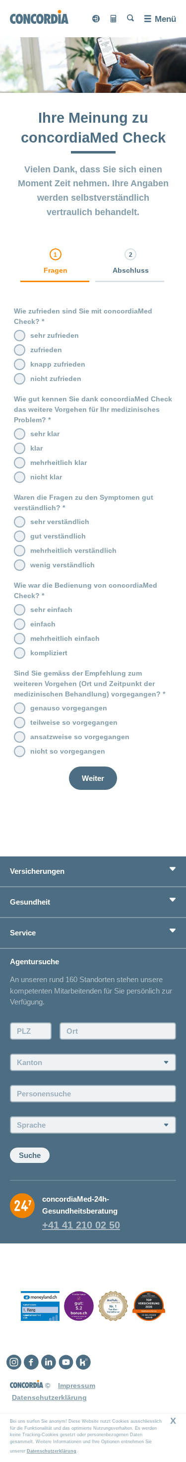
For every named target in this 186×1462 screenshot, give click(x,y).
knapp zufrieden (57, 364)
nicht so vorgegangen (67, 751)
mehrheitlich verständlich (73, 550)
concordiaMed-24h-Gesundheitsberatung (80, 1205)
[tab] (55, 265)
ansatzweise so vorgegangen (79, 737)
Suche (30, 1155)
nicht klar (46, 477)
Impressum (76, 1385)
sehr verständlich (59, 522)
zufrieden (46, 350)
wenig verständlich (62, 565)
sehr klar (45, 434)
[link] (55, 262)
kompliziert (48, 653)
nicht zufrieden (55, 379)
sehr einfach (51, 610)
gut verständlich (58, 536)
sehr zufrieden (54, 335)
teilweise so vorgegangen (74, 722)
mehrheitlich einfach (65, 638)
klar (36, 448)
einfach (43, 624)
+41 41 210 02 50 (81, 1225)
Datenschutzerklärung (51, 1451)
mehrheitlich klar (58, 462)
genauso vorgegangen (68, 708)
